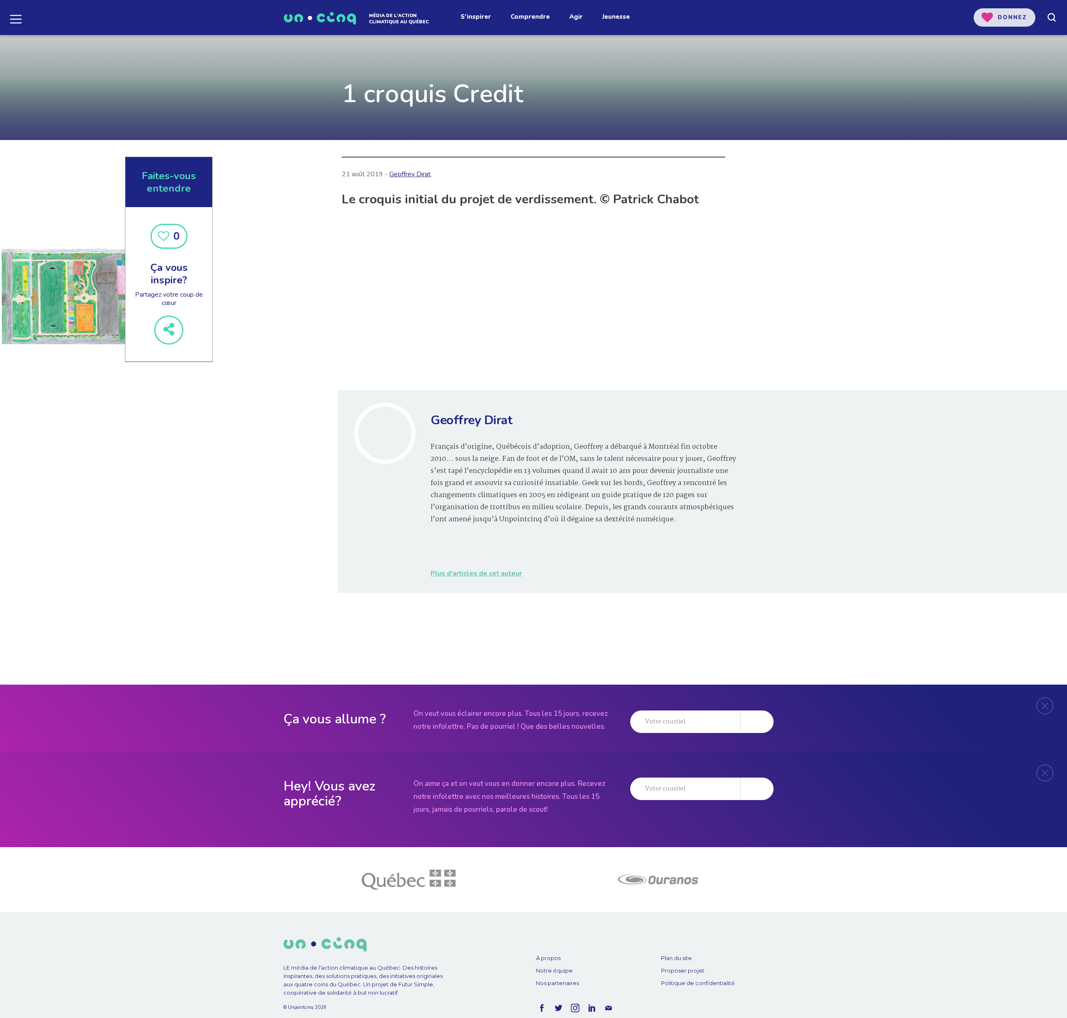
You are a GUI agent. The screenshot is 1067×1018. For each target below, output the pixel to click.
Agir (576, 17)
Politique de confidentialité (698, 983)
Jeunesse (616, 17)
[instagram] (575, 1008)
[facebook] (542, 1008)
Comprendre (530, 17)
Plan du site (676, 958)
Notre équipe (554, 970)
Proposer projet (682, 970)
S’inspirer (476, 17)
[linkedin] (592, 1008)
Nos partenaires (557, 983)
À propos (548, 958)
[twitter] (558, 1008)
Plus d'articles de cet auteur (476, 573)
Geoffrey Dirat (410, 174)
